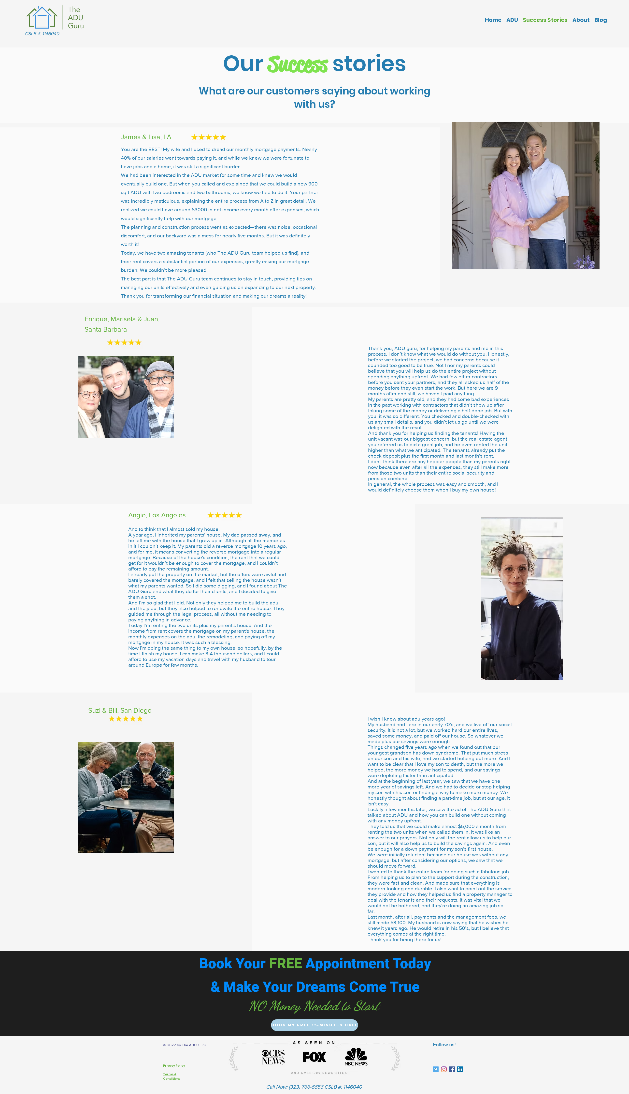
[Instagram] (444, 1069)
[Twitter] (436, 1069)
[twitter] (460, 1069)
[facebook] (452, 1069)
